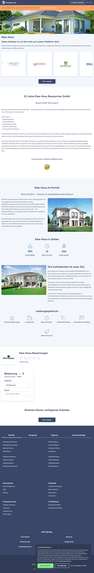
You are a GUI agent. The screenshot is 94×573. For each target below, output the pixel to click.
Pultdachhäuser (53, 466)
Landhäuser (52, 451)
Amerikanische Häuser (10, 442)
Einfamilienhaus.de (25, 547)
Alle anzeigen (47, 81)
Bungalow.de (69, 542)
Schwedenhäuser (8, 463)
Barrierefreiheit (53, 489)
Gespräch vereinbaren (55, 508)
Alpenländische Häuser (10, 445)
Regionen (54, 435)
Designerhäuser (53, 442)
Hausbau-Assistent (77, 2)
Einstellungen (62, 565)
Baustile (12, 435)
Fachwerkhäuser (53, 445)
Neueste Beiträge (78, 435)
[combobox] (17, 394)
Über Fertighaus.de (9, 486)
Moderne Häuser (8, 460)
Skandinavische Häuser (10, 466)
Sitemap (5, 492)
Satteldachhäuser (53, 456)
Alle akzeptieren (45, 565)
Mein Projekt (7, 514)
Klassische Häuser (54, 448)
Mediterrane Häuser (9, 456)
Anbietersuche (7, 511)
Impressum (52, 496)
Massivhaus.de (25, 542)
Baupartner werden (54, 505)
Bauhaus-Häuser (8, 448)
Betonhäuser (7, 451)
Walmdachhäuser (53, 463)
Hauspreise (33, 435)
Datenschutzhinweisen (65, 561)
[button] (87, 2)
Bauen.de (69, 537)
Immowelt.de (25, 537)
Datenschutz (52, 492)
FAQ (4, 489)
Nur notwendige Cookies (79, 565)
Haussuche (6, 508)
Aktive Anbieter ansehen (49, 8)
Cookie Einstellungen (55, 486)
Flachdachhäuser (53, 460)
